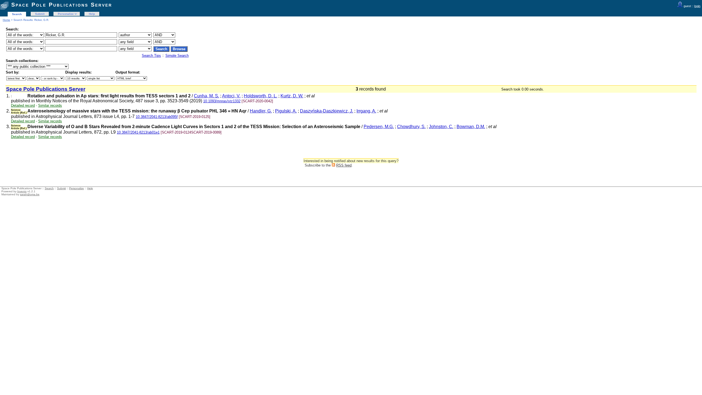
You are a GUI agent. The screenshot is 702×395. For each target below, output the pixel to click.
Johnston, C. (441, 126)
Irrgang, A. (366, 111)
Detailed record (23, 105)
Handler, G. (261, 111)
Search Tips (151, 55)
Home (6, 19)
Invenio (22, 191)
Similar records (50, 105)
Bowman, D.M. (471, 126)
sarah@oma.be (29, 194)
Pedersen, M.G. (379, 126)
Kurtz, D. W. (292, 96)
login (697, 6)
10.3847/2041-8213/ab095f (157, 117)
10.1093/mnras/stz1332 (221, 101)
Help (92, 13)
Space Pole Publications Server (61, 5)
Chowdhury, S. (411, 126)
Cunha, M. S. (206, 96)
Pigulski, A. (286, 111)
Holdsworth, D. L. (260, 96)
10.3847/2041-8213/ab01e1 (138, 132)
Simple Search (177, 55)
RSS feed (344, 165)
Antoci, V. (231, 96)
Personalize (66, 13)
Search (17, 14)
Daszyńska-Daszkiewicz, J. (326, 111)
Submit (39, 13)
